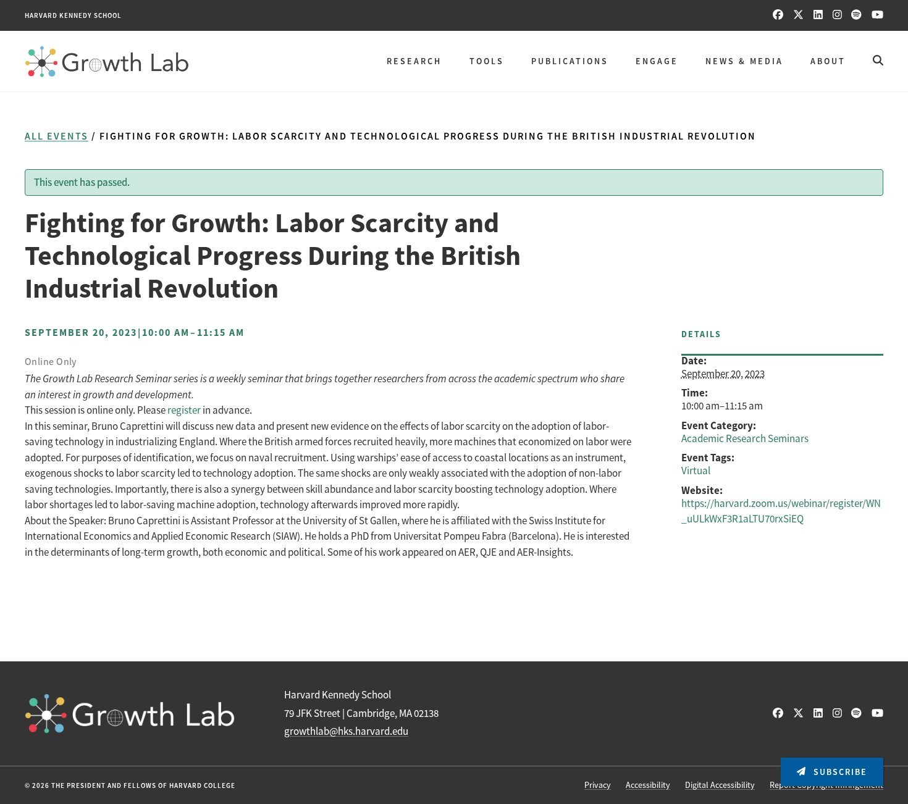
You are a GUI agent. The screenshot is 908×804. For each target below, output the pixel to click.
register (184, 410)
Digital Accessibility (720, 784)
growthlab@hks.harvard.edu (346, 731)
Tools (486, 61)
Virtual (695, 470)
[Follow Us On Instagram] (837, 15)
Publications (569, 61)
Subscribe (838, 771)
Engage (657, 61)
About (828, 61)
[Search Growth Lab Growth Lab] (878, 60)
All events (56, 136)
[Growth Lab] (107, 62)
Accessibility (648, 784)
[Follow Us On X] (798, 15)
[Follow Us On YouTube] (877, 15)
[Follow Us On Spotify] (856, 15)
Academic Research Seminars (745, 438)
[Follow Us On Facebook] (778, 15)
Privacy (597, 784)
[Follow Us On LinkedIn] (818, 15)
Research (414, 61)
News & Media (744, 61)
